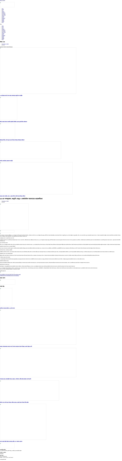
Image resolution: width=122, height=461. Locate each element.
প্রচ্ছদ (2, 8)
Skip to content (2, 0)
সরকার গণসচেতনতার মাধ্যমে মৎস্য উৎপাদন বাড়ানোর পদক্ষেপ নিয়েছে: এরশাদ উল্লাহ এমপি (16, 346)
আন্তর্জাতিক (3, 18)
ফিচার (3, 22)
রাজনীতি (3, 11)
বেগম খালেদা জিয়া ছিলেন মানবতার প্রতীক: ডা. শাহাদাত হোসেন (11, 441)
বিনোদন (3, 19)
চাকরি (3, 17)
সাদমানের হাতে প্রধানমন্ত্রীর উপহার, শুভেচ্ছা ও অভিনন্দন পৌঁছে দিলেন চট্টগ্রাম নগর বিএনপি (15, 379)
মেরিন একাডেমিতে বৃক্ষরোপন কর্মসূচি (6, 160)
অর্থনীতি (3, 21)
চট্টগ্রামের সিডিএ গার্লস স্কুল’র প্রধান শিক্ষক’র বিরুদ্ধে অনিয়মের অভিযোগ (12, 140)
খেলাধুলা (3, 16)
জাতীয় (3, 9)
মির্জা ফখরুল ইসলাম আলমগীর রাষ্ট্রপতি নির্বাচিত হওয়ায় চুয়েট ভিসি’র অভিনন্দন (13, 121)
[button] (61, 24)
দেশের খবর (3, 13)
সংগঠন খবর (3, 14)
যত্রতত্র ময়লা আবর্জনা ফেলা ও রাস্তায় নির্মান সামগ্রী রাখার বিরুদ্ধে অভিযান (12, 196)
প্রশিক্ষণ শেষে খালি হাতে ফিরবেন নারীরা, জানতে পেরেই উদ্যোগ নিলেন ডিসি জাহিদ (14, 402)
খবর (2, 10)
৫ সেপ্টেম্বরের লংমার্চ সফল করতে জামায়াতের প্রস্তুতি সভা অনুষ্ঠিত (11, 95)
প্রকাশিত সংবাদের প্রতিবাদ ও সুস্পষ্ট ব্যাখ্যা (7, 308)
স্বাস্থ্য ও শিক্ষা (4, 15)
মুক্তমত (3, 20)
